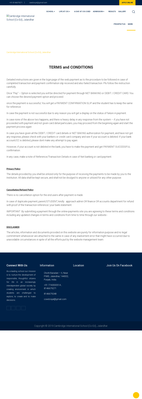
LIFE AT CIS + (64, 11)
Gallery (122, 11)
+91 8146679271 (15, 3)
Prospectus (119, 24)
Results (112, 11)
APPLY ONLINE (127, 3)
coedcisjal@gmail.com (38, 3)
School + (50, 11)
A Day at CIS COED (82, 11)
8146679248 (50, 293)
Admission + (98, 11)
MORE (130, 24)
